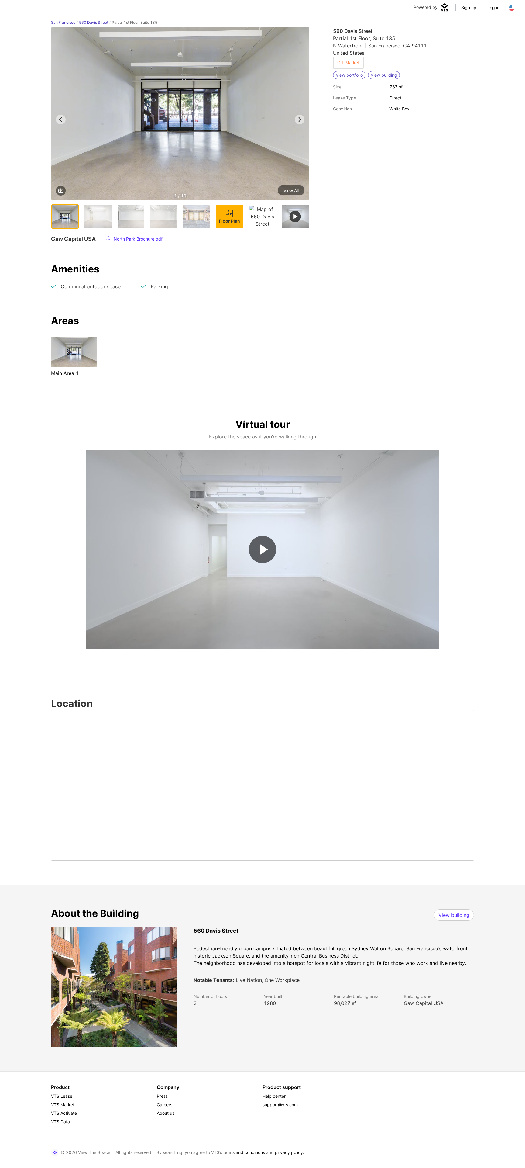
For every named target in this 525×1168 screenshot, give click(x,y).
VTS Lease (61, 1096)
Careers (164, 1104)
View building (453, 915)
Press (162, 1096)
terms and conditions (244, 1152)
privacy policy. (289, 1152)
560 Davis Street (93, 22)
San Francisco (63, 22)
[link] (134, 239)
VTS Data (60, 1121)
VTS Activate (64, 1113)
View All (291, 190)
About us (165, 1113)
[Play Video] (262, 549)
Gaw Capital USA (424, 1003)
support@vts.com (280, 1104)
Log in (493, 7)
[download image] (61, 191)
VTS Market (62, 1104)
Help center (274, 1096)
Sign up (468, 7)
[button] (180, 114)
